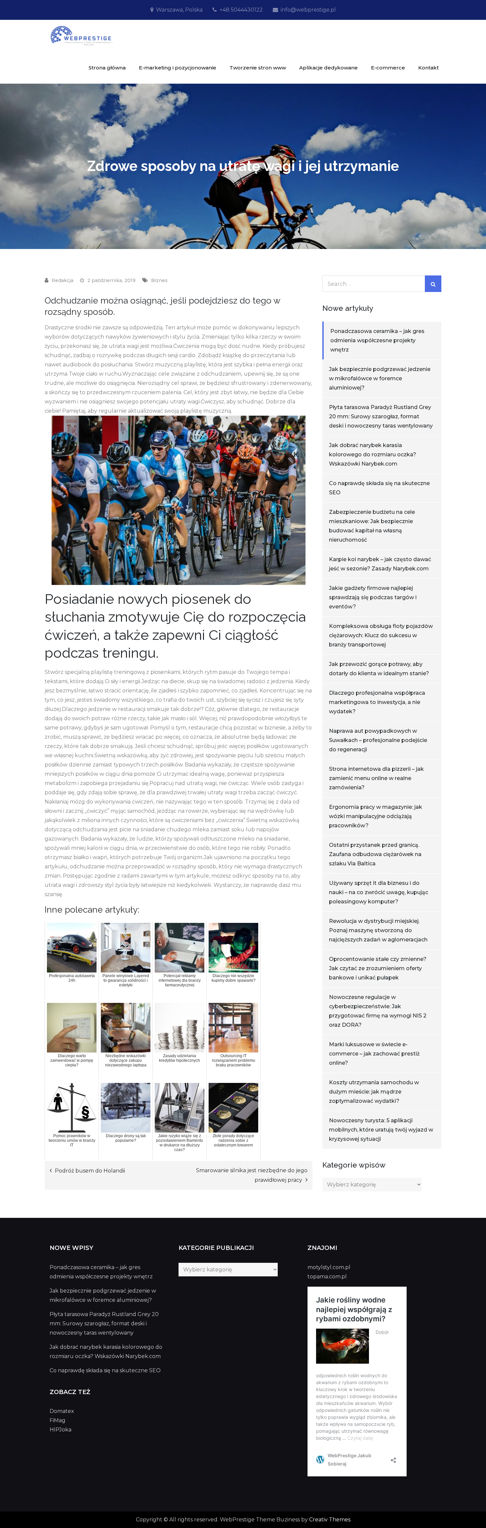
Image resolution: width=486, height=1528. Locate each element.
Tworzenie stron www (257, 67)
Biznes (159, 280)
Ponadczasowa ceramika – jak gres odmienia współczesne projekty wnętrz (377, 340)
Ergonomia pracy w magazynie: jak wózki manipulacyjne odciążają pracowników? (375, 816)
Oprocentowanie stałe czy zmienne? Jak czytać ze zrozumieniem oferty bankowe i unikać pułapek (377, 968)
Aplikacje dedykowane (328, 67)
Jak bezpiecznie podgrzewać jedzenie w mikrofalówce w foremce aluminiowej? (379, 378)
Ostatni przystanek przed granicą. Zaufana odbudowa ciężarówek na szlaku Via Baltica (375, 854)
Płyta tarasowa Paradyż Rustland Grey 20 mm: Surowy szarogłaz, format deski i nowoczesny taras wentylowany (381, 416)
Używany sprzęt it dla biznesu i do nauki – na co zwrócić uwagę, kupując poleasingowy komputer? (378, 892)
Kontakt (428, 67)
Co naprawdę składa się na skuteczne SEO (105, 1370)
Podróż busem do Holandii (90, 1171)
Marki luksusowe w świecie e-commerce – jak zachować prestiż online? (374, 1053)
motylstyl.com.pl (328, 1267)
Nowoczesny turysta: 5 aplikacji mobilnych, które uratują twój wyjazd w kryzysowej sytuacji (381, 1129)
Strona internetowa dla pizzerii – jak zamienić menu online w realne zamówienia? (376, 778)
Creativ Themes (329, 1519)
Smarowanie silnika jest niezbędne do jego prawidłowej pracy (251, 1175)
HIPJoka (60, 1429)
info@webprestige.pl (308, 10)
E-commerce (388, 67)
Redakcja (62, 280)
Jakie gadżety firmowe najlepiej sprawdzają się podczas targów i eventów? (373, 597)
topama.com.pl (327, 1276)
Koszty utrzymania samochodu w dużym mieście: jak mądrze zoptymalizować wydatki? (374, 1091)
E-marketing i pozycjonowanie (177, 67)
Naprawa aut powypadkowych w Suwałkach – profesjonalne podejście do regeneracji (378, 740)
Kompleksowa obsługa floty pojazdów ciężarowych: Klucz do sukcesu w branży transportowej (381, 635)
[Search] (433, 283)
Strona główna (107, 67)
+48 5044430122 (241, 10)
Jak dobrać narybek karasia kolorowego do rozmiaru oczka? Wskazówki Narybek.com (372, 454)
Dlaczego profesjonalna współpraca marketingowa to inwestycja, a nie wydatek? (377, 702)
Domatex (62, 1411)
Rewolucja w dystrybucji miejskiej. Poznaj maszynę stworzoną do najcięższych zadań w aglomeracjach (378, 930)
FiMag (57, 1420)
